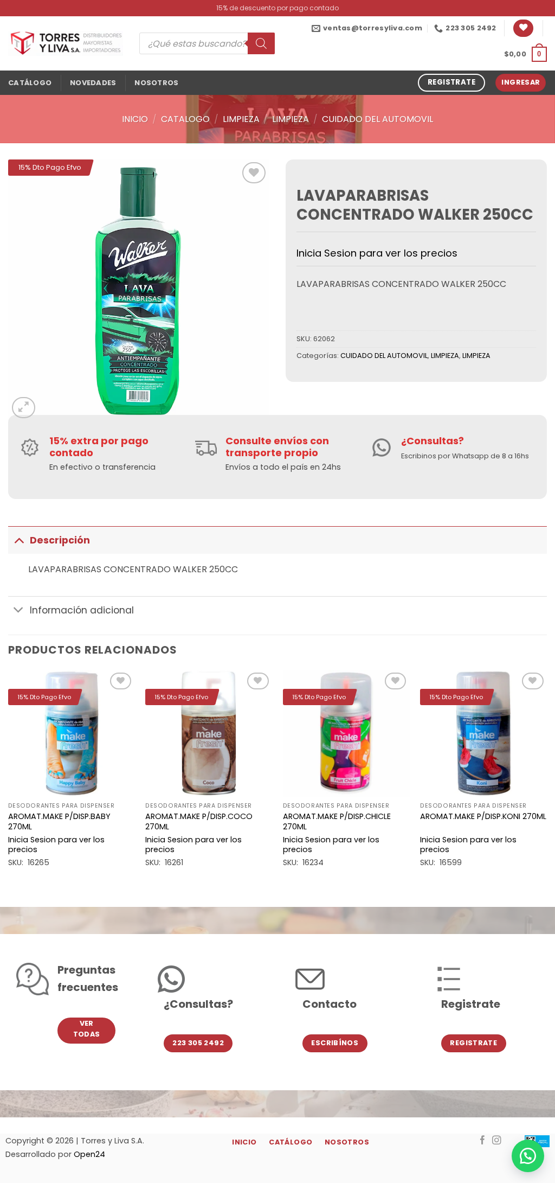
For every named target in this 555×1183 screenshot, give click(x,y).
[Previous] (9, 779)
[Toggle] (18, 540)
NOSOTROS (156, 83)
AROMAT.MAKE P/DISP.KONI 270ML (483, 816)
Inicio (135, 119)
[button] (525, 54)
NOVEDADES (93, 83)
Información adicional (82, 610)
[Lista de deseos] (523, 28)
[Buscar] (261, 43)
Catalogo (185, 119)
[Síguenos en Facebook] (482, 1141)
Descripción (60, 540)
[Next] (546, 779)
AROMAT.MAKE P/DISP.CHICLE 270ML (337, 821)
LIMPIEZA (241, 119)
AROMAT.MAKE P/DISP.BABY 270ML (59, 821)
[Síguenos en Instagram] (496, 1141)
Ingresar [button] (520, 82)
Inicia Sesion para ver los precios (376, 253)
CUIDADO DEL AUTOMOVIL (377, 119)
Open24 (89, 1154)
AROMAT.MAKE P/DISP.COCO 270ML (199, 821)
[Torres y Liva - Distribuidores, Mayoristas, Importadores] (65, 43)
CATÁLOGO (29, 83)
